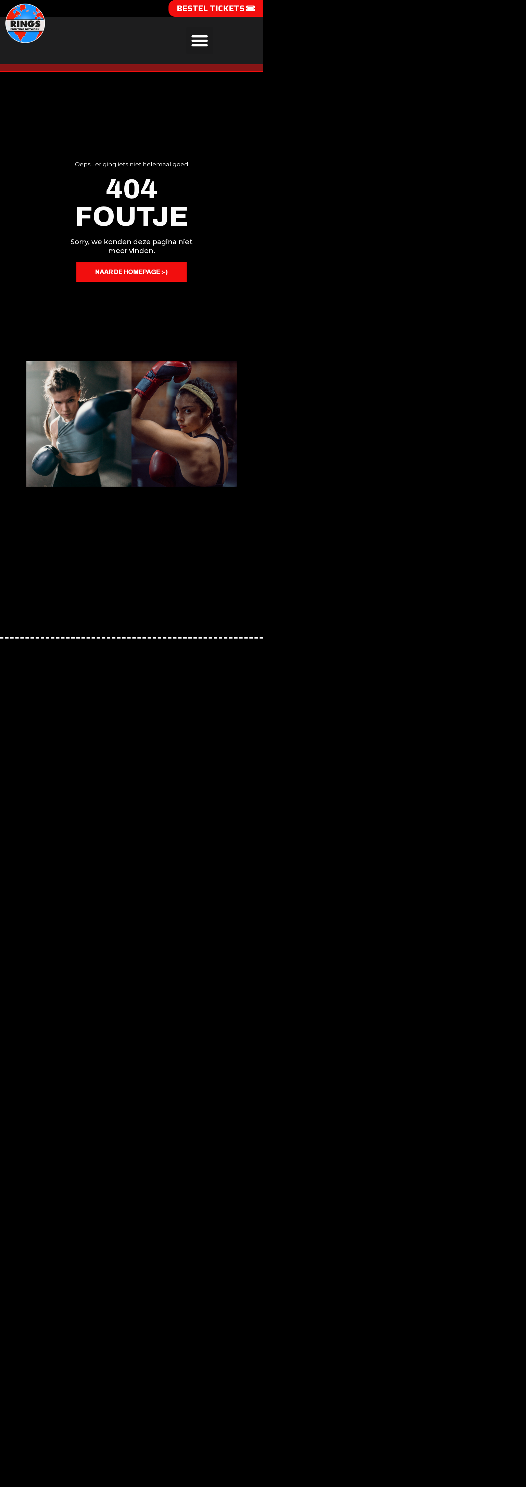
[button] (199, 40)
